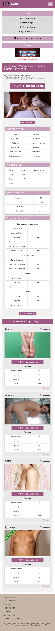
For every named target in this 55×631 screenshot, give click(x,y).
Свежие (6, 611)
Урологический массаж (17, 264)
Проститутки (9, 597)
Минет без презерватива (17, 246)
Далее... (46, 388)
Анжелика (10, 395)
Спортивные (36, 152)
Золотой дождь (16, 305)
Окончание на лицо (17, 287)
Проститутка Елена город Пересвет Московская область (26, 79)
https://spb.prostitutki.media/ (27, 59)
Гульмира (10, 527)
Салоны (7, 604)
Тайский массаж (17, 260)
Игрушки (17, 301)
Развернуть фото (26, 122)
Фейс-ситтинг (17, 278)
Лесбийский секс (17, 251)
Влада (8, 329)
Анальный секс (16, 233)
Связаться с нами (11, 618)
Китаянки (37, 156)
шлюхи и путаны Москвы (24, 626)
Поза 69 (17, 296)
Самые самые (9, 601)
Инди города (9, 608)
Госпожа (17, 283)
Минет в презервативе (17, 242)
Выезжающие (9, 615)
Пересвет (36, 139)
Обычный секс (17, 229)
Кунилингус (17, 237)
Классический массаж (17, 269)
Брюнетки (36, 147)
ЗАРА (8, 461)
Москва (37, 134)
